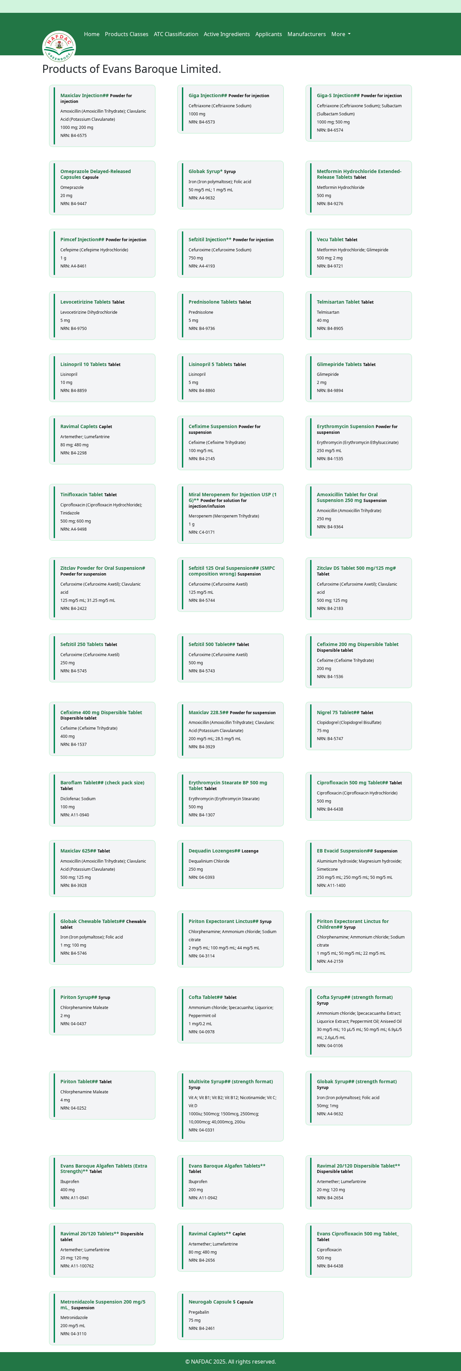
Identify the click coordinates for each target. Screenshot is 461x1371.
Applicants (268, 34)
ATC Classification (176, 34)
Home (92, 34)
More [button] (339, 34)
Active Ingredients (227, 34)
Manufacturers (307, 34)
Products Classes (126, 34)
